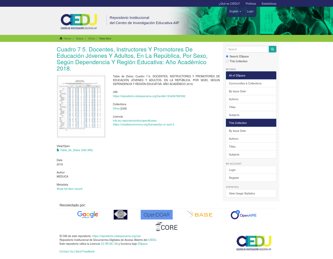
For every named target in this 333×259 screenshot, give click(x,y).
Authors (233, 99)
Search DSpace (239, 56)
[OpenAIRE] (243, 214)
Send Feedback (85, 251)
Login (232, 170)
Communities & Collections (245, 83)
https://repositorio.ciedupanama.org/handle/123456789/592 (149, 96)
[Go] (272, 49)
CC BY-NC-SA (109, 244)
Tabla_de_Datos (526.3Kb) (76, 150)
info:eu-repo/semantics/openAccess (134, 120)
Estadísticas (269, 3)
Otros (91, 38)
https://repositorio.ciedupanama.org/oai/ (116, 236)
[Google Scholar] (87, 214)
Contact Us (66, 251)
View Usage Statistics (242, 193)
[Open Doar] (157, 214)
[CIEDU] (254, 243)
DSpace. (143, 244)
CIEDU (152, 240)
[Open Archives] (120, 214)
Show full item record (69, 189)
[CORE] (166, 226)
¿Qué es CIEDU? (229, 3)
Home (67, 38)
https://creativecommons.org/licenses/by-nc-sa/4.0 (143, 124)
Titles (232, 107)
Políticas (251, 3)
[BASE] (200, 214)
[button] (235, 11)
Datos (79, 38)
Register (234, 178)
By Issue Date (237, 91)
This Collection (239, 61)
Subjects (234, 115)
